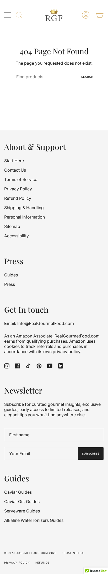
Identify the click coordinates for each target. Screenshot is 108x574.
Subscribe (90, 453)
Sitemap (12, 226)
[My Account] (86, 15)
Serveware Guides (22, 510)
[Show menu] (8, 15)
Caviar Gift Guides (22, 501)
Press (9, 284)
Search (87, 76)
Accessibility (16, 235)
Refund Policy (17, 198)
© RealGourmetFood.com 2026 (30, 552)
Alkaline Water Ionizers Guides (33, 520)
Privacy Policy (18, 188)
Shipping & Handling (24, 207)
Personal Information (24, 217)
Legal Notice (73, 552)
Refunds (42, 562)
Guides (11, 274)
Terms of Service (20, 179)
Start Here (14, 160)
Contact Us (15, 170)
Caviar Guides (18, 492)
